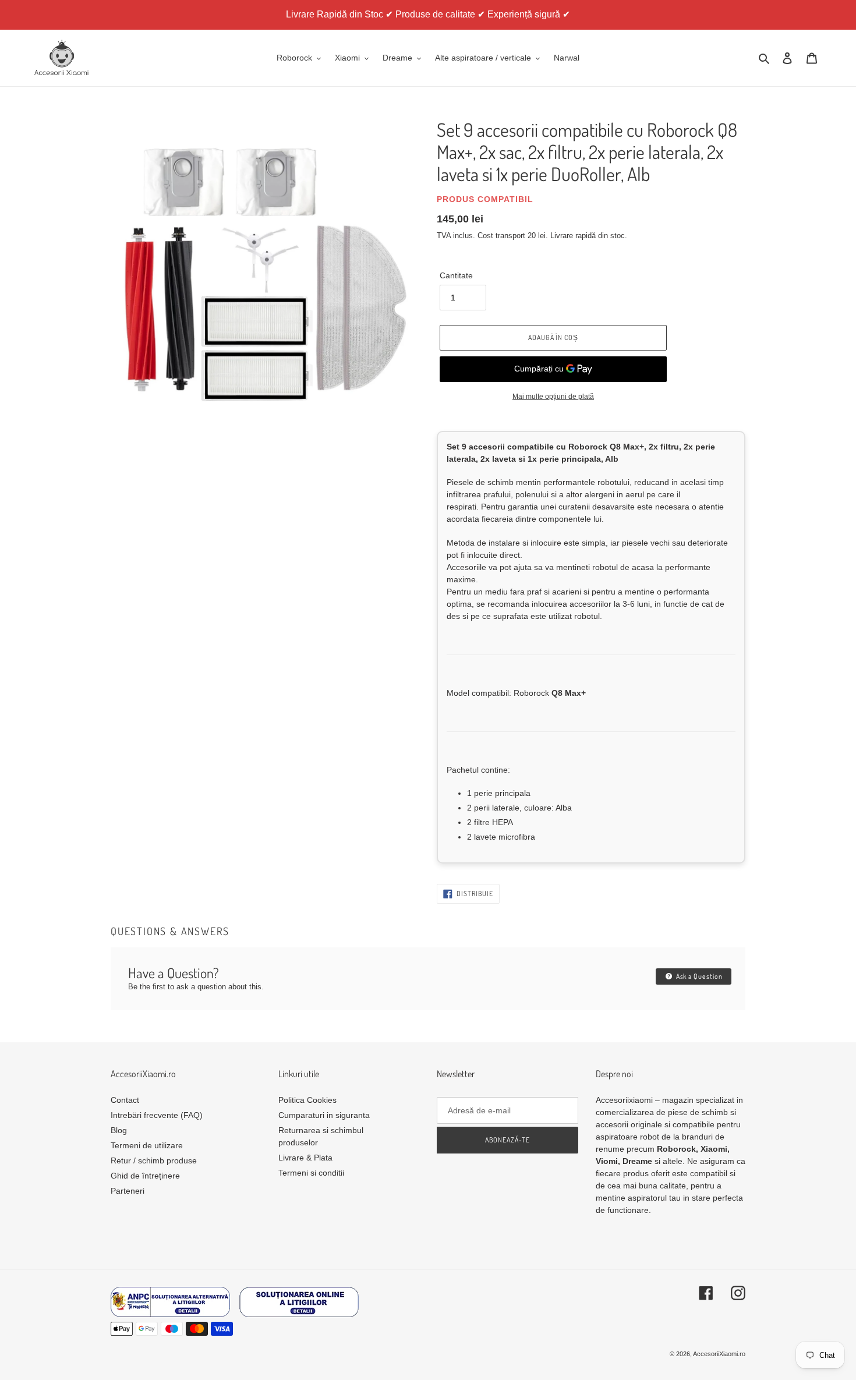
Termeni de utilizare (147, 1145)
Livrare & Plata (305, 1157)
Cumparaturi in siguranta (324, 1115)
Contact (125, 1100)
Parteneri (127, 1190)
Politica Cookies (307, 1100)
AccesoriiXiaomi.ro (719, 1353)
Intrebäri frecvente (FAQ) (157, 1115)
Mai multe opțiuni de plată (553, 396)
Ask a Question (698, 976)
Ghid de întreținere (145, 1175)
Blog (119, 1130)
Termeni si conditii (311, 1172)
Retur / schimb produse (154, 1160)
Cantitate (456, 275)
